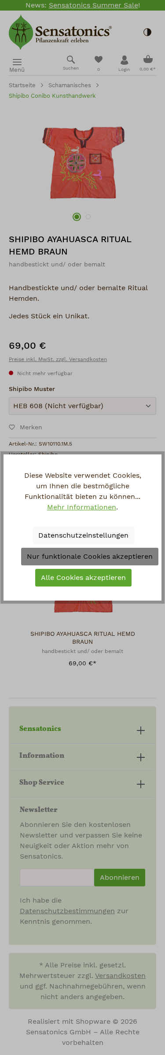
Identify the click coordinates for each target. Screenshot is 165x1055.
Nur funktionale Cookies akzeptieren (90, 556)
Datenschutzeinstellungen (83, 535)
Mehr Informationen (81, 507)
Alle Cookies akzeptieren (83, 577)
